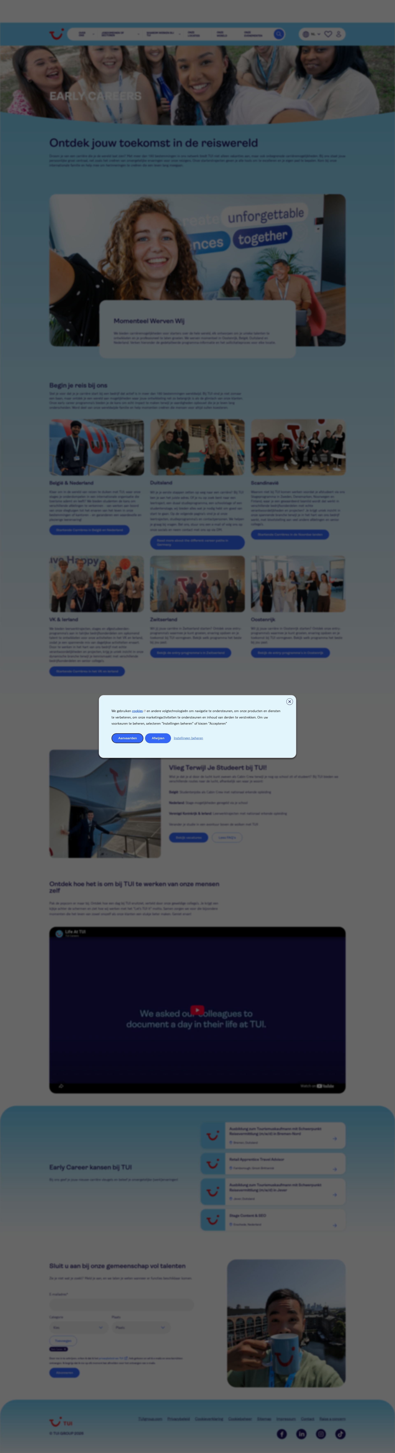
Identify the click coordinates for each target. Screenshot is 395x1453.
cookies (137, 711)
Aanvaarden (127, 738)
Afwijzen (158, 738)
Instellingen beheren (188, 738)
